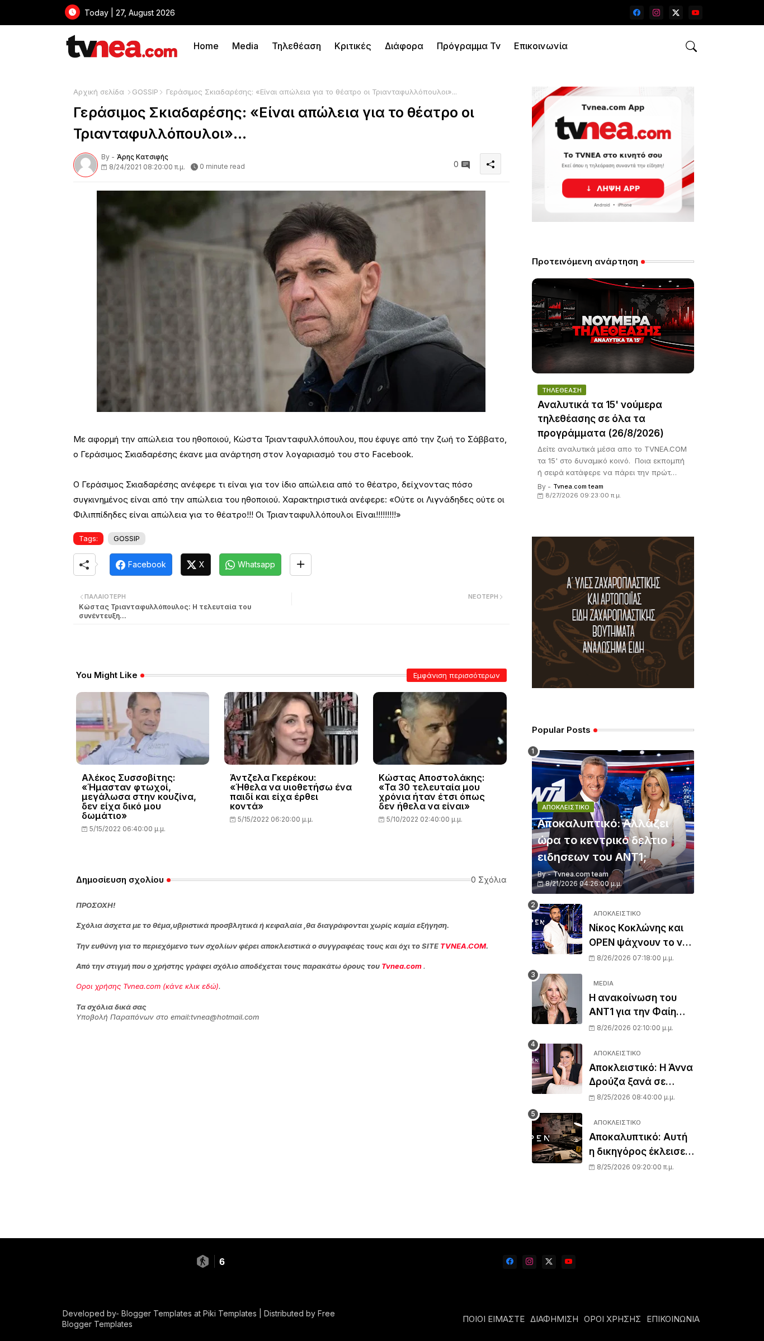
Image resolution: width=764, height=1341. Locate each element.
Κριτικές (352, 45)
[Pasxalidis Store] (613, 685)
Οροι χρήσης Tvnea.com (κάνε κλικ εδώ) (147, 986)
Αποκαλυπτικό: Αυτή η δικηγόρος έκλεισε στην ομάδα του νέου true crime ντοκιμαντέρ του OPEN (640, 1145)
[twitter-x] (676, 13)
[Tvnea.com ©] (120, 46)
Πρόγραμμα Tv (469, 45)
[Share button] (301, 564)
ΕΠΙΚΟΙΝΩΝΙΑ (673, 1319)
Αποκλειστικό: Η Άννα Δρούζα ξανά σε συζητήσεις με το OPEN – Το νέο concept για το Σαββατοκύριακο (641, 1075)
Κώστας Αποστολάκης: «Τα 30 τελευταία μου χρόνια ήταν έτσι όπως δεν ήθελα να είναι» (432, 792)
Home (206, 45)
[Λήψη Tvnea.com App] (613, 154)
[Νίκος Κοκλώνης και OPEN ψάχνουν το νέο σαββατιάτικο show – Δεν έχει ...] (557, 929)
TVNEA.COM (463, 945)
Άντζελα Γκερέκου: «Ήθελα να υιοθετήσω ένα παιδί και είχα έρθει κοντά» (291, 792)
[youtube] (695, 13)
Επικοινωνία (541, 45)
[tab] (206, 46)
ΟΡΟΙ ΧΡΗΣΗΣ (612, 1319)
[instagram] (656, 13)
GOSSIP (145, 91)
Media (245, 45)
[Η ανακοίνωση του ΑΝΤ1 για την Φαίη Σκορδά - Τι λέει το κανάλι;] (557, 999)
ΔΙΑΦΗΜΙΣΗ (554, 1319)
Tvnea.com (401, 965)
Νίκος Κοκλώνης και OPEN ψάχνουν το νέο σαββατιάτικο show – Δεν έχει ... (641, 936)
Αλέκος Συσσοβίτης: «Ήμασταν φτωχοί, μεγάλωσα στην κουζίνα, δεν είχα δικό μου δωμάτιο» (139, 797)
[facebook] (637, 13)
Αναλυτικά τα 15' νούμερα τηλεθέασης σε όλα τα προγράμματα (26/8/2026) (600, 419)
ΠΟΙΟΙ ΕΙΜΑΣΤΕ (494, 1319)
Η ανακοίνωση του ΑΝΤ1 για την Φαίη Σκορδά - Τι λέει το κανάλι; (634, 1006)
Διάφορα (404, 45)
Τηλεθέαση (296, 45)
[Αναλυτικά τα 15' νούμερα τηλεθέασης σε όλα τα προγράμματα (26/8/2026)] (613, 325)
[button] (691, 46)
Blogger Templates (156, 1313)
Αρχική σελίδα (98, 91)
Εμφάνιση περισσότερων (456, 675)
